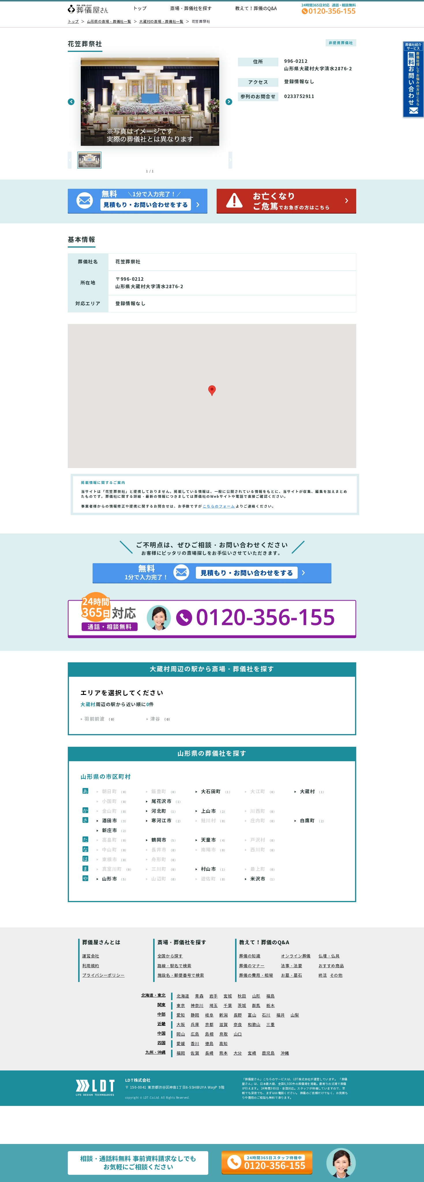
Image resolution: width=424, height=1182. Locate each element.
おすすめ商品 (331, 966)
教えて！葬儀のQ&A (256, 8)
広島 (195, 1034)
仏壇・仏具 (329, 956)
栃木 (270, 1005)
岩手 (213, 996)
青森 (199, 996)
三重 (270, 1024)
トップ (140, 8)
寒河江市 (167, 821)
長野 (238, 1015)
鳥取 (223, 1034)
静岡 (195, 1015)
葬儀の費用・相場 (256, 975)
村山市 (214, 869)
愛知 (181, 1015)
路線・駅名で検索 (174, 966)
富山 (252, 1015)
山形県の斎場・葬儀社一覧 (109, 21)
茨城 (242, 1005)
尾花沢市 (167, 801)
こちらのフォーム (219, 506)
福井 (280, 1015)
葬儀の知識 (249, 956)
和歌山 (254, 1024)
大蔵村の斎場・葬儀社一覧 (161, 21)
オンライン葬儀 (296, 956)
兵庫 (195, 1024)
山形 (256, 996)
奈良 (238, 1024)
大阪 (181, 1024)
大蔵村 (313, 792)
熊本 (223, 1053)
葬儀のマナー (251, 966)
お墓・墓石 (291, 975)
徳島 (209, 1043)
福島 (270, 996)
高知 (223, 1043)
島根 (209, 1034)
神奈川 (197, 1005)
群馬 (256, 1005)
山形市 (115, 879)
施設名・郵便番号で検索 (180, 975)
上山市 (214, 811)
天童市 (214, 840)
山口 (238, 1034)
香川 (195, 1043)
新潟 (223, 1015)
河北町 (164, 811)
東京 (181, 1005)
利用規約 (90, 966)
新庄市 (115, 830)
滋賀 (223, 1024)
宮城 (228, 996)
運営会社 (90, 956)
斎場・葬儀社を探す (191, 8)
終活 (322, 975)
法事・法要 (291, 966)
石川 (266, 1015)
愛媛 (181, 1043)
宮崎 (252, 1053)
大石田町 (216, 792)
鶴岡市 (164, 840)
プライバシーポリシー (103, 975)
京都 (209, 1024)
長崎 (209, 1053)
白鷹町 (313, 821)
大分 (238, 1053)
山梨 (294, 1015)
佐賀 (195, 1053)
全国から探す (170, 956)
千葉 (228, 1005)
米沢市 (263, 879)
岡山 (181, 1034)
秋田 (242, 996)
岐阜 (209, 1015)
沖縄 (285, 1053)
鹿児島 (268, 1053)
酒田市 (115, 821)
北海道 (183, 996)
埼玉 (213, 1005)
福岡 (181, 1053)
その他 (336, 975)
